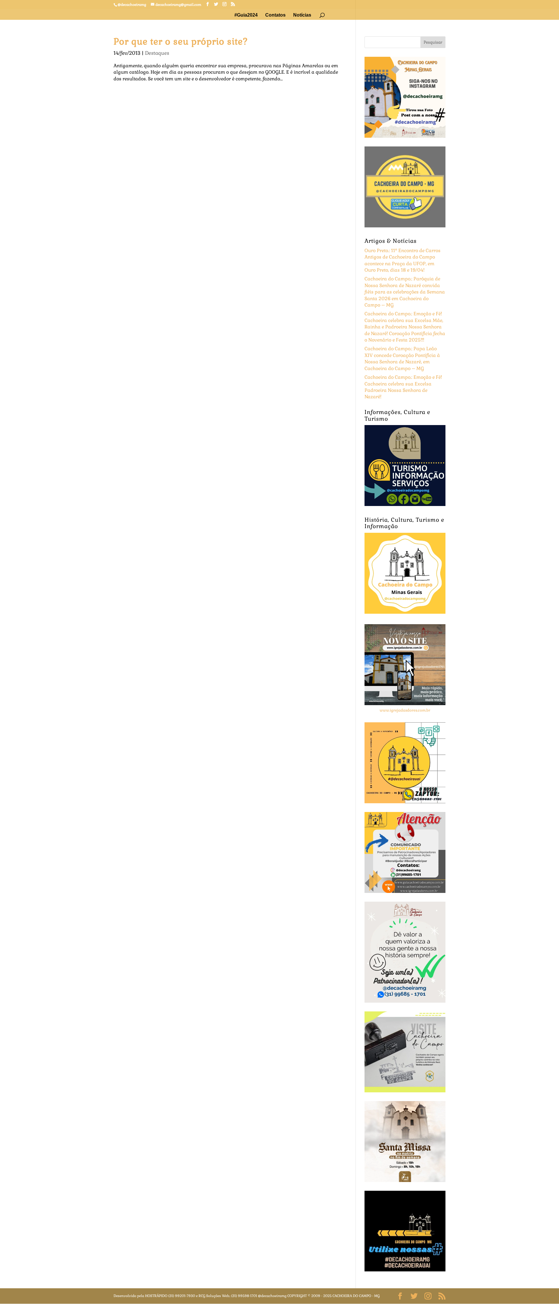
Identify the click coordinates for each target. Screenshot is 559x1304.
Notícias (302, 15)
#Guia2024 (246, 15)
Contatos (275, 15)
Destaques (157, 53)
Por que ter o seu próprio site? (181, 41)
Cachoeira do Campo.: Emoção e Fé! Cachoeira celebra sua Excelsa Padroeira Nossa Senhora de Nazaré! (403, 387)
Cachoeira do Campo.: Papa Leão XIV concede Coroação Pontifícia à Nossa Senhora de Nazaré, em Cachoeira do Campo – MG (402, 358)
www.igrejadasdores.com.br (405, 710)
